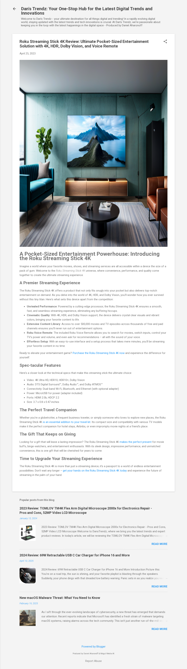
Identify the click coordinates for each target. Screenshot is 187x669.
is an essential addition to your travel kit (66, 422)
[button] (165, 41)
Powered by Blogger (94, 646)
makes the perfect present (136, 442)
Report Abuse (93, 661)
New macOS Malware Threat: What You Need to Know (60, 598)
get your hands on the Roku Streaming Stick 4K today (95, 470)
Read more (159, 544)
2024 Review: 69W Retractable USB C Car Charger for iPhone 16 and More (75, 555)
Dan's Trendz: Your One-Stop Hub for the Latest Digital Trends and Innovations (86, 11)
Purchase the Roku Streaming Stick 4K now (99, 353)
